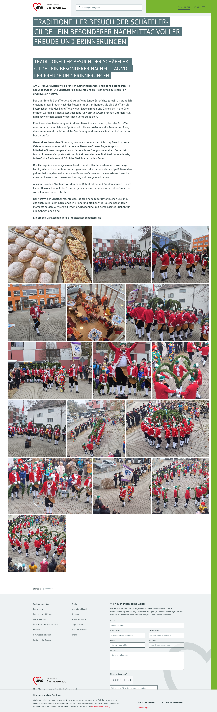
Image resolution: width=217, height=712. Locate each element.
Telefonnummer (154, 631)
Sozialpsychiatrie (79, 619)
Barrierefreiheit (39, 619)
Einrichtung (152, 640)
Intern (74, 634)
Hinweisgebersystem (42, 634)
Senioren (75, 614)
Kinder (74, 604)
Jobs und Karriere (79, 629)
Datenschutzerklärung (100, 706)
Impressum (38, 609)
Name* (112, 621)
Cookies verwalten (41, 604)
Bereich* (113, 640)
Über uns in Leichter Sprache (45, 624)
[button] (79, 7)
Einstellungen (144, 707)
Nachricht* (113, 650)
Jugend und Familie (80, 609)
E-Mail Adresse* (115, 631)
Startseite (37, 588)
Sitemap (36, 629)
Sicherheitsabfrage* (118, 674)
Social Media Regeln (42, 640)
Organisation (77, 624)
